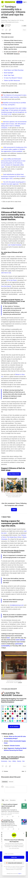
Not (23, 761)
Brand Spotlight (8, 72)
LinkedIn (20, 682)
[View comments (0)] (6, 29)
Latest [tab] (6, 800)
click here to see (6, 272)
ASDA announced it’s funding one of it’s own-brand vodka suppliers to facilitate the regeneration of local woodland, (14, 149)
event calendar (20, 639)
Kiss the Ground (6, 286)
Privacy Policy (19, 869)
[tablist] (7, 781)
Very (9, 761)
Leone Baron (8, 25)
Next (23, 771)
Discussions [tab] (12, 800)
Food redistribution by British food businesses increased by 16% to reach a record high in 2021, (13, 176)
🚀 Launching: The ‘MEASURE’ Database (7, 821)
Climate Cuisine (14, 745)
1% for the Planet (11, 280)
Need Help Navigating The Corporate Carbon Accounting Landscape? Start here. (9, 824)
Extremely (4, 761)
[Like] (2, 29)
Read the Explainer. (7, 702)
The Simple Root (12, 537)
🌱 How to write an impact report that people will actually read (9, 806)
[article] (14, 810)
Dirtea (19, 537)
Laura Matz (9, 814)
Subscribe (19, 2)
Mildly (14, 761)
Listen (24, 25)
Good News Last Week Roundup (13, 70)
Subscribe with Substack (15, 863)
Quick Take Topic (9, 75)
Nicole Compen (19, 550)
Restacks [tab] (11, 781)
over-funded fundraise (15, 245)
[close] (23, 833)
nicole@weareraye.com (17, 605)
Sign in (25, 2)
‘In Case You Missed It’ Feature (13, 78)
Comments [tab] (4, 781)
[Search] (25, 800)
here (8, 637)
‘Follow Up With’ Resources (12, 80)
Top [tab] (3, 800)
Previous (6, 771)
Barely (19, 761)
